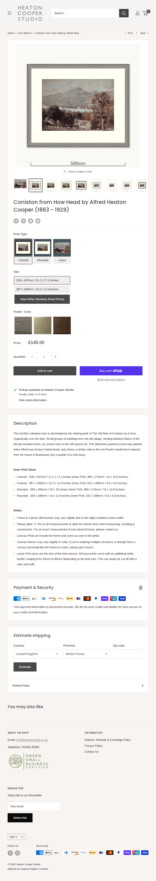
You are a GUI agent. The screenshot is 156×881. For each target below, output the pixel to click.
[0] (145, 13)
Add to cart (44, 370)
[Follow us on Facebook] (10, 853)
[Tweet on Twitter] (30, 220)
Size (16, 271)
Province (69, 645)
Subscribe (20, 817)
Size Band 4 (24, 33)
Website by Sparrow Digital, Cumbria (28, 868)
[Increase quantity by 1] (56, 357)
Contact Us (92, 751)
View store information (32, 400)
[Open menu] (9, 13)
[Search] (124, 13)
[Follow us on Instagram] (17, 853)
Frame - (22, 311)
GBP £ (13, 836)
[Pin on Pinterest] (23, 220)
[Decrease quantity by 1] (32, 357)
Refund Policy (21, 685)
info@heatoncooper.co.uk (32, 739)
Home (11, 33)
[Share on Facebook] (16, 220)
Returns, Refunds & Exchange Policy (108, 739)
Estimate (25, 666)
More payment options (111, 379)
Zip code (118, 645)
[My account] (137, 13)
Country (19, 645)
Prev (130, 33)
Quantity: (20, 356)
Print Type (20, 234)
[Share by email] (38, 220)
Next (143, 33)
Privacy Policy (94, 745)
